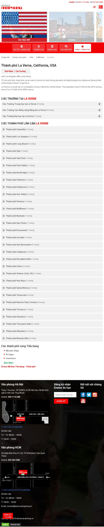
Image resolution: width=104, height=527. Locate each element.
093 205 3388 (97, 2)
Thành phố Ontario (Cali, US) (23, 273)
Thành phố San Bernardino (22, 244)
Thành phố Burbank (19, 216)
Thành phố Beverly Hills (21, 338)
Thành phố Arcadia (19, 237)
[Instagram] (95, 397)
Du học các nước (19, 57)
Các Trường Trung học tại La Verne (23, 104)
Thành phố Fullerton (19, 180)
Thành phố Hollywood (20, 187)
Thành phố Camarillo (19, 129)
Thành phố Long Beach (21, 144)
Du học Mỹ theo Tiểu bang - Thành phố (18, 367)
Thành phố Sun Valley (20, 194)
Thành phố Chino (18, 266)
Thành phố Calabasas (20, 252)
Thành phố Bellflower (20, 208)
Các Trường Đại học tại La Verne (22, 116)
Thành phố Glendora (19, 316)
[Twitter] (89, 397)
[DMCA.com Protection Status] (11, 526)
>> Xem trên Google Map (11, 427)
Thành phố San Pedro (20, 223)
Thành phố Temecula (20, 295)
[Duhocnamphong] (11, 6)
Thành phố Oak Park (19, 158)
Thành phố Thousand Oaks (22, 324)
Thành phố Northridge (20, 172)
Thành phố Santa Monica (21, 288)
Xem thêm (8, 363)
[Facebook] (83, 397)
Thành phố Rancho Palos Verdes (25, 302)
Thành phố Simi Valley (20, 165)
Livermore (11, 358)
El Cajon (10, 354)
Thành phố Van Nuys (19, 280)
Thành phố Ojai (17, 151)
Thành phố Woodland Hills (22, 259)
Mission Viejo (12, 350)
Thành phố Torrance (19, 309)
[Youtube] (83, 403)
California (40, 57)
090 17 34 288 (83, 2)
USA (31, 57)
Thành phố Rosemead (20, 230)
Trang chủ (5, 57)
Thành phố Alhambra (19, 331)
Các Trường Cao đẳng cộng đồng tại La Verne (28, 110)
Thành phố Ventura (19, 201)
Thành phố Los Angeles (21, 136)
